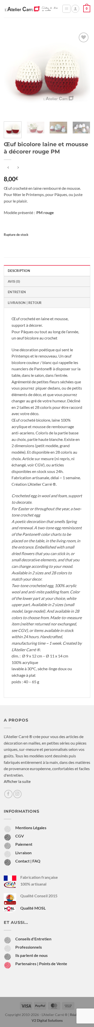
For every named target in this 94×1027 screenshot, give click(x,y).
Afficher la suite (17, 781)
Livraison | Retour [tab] (25, 303)
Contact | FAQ (27, 861)
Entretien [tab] (17, 292)
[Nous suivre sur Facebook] (8, 794)
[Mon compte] (75, 9)
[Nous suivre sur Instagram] (17, 794)
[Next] (82, 74)
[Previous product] (18, 168)
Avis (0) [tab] (14, 281)
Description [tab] (19, 271)
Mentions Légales (30, 827)
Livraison (23, 852)
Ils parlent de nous (31, 955)
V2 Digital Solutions (47, 1020)
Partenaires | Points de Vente (41, 963)
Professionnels (28, 947)
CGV (39, 464)
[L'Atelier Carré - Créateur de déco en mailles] (31, 8)
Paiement (23, 844)
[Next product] (8, 168)
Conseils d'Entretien (33, 938)
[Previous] (11, 74)
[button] (66, 9)
